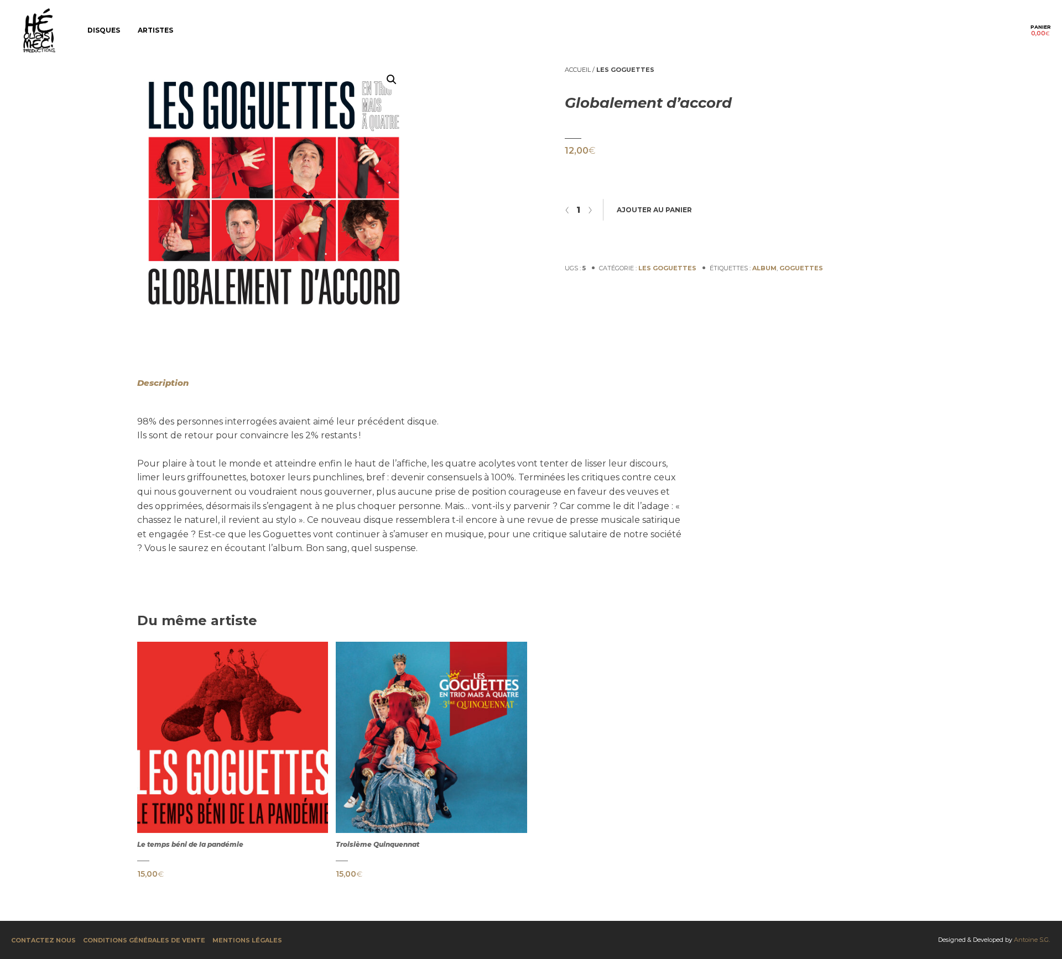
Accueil (578, 70)
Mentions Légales (247, 940)
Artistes (155, 30)
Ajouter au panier (654, 210)
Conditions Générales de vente (144, 940)
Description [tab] (163, 383)
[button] (392, 80)
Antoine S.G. (1032, 940)
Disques (103, 30)
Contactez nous (43, 940)
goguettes (801, 268)
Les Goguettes (625, 70)
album (764, 268)
